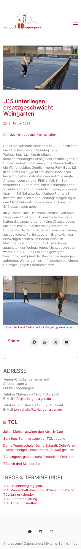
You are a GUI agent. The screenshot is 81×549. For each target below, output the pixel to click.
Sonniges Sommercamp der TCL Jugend (34, 438)
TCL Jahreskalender (18, 494)
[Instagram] (51, 531)
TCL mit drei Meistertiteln (23, 464)
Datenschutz (33, 543)
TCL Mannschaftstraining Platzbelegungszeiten (39, 490)
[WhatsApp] (45, 342)
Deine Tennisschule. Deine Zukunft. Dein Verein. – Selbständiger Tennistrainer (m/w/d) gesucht (40, 447)
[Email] (66, 342)
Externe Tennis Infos (61, 543)
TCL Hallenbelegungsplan (23, 486)
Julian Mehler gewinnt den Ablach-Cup (33, 432)
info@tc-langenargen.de (32, 399)
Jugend (29, 134)
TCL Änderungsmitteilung (23, 503)
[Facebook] (34, 342)
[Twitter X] (55, 342)
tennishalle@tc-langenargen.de (38, 409)
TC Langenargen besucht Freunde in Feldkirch (38, 457)
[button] (75, 23)
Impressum (12, 543)
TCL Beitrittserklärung (20, 499)
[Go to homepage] (22, 23)
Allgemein (15, 134)
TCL (13, 422)
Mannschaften (47, 134)
